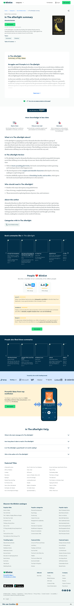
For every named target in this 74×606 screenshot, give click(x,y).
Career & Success (35, 518)
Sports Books (6, 558)
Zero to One (6, 525)
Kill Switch (29, 472)
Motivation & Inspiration (36, 525)
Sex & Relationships (21, 10)
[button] (37, 435)
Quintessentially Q (31, 490)
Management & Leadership (37, 520)
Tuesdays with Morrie (36, 548)
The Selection (52, 477)
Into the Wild (34, 550)
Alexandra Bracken (10, 20)
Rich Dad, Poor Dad (8, 518)
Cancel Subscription (52, 586)
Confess (6, 472)
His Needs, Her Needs (10, 488)
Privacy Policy (37, 593)
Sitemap (14, 593)
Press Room (65, 586)
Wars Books (6, 563)
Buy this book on (33, 110)
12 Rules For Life (7, 520)
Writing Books (6, 545)
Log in (58, 2)
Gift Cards (49, 580)
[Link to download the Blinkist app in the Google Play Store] (19, 585)
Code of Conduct (66, 583)
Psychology (34, 512)
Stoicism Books (7, 553)
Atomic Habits (6, 510)
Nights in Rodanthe (31, 485)
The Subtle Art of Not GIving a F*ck (11, 536)
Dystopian (8, 38)
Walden (33, 555)
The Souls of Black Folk (36, 558)
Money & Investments (36, 531)
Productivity (34, 515)
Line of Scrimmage (31, 477)
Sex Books (5, 561)
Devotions (7, 475)
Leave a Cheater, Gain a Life (33, 475)
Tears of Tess (52, 469)
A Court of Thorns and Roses (37, 542)
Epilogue (7, 477)
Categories (19, 2)
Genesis (33, 566)
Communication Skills (36, 533)
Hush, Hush (29, 469)
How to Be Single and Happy (11, 490)
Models (28, 482)
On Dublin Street (31, 488)
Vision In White (52, 485)
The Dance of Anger (54, 475)
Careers (64, 578)
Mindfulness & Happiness (37, 528)
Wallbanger (52, 488)
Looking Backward (31, 480)
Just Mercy (33, 545)
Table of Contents (9, 41)
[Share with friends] (68, 11)
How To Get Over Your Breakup (34, 467)
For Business (50, 2)
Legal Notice (20, 593)
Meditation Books (7, 548)
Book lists (39, 575)
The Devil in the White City (37, 553)
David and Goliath (35, 561)
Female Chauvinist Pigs (10, 480)
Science (33, 523)
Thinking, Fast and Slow (8, 523)
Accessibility (54, 593)
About (63, 575)
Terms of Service (28, 593)
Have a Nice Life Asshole (10, 485)
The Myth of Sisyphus (36, 563)
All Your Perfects (8, 469)
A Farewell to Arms (9, 467)
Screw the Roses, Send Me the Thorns (58, 467)
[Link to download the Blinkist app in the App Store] (8, 585)
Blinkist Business (51, 578)
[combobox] (8, 599)
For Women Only (8, 482)
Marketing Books (7, 566)
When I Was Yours (53, 490)
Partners (64, 580)
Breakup (17, 38)
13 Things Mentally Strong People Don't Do (12, 530)
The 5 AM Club (6, 512)
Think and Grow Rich (8, 533)
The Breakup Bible (53, 472)
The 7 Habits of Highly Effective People (12, 515)
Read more (36, 93)
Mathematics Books (7, 550)
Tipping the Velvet (53, 482)
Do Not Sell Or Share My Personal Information (14, 595)
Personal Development (36, 510)
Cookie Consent (45, 593)
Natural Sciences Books (8, 542)
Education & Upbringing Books (10, 555)
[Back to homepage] (7, 2)
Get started (66, 2)
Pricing (48, 575)
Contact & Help (50, 583)
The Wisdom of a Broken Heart (56, 480)
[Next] (67, 253)
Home (6, 10)
